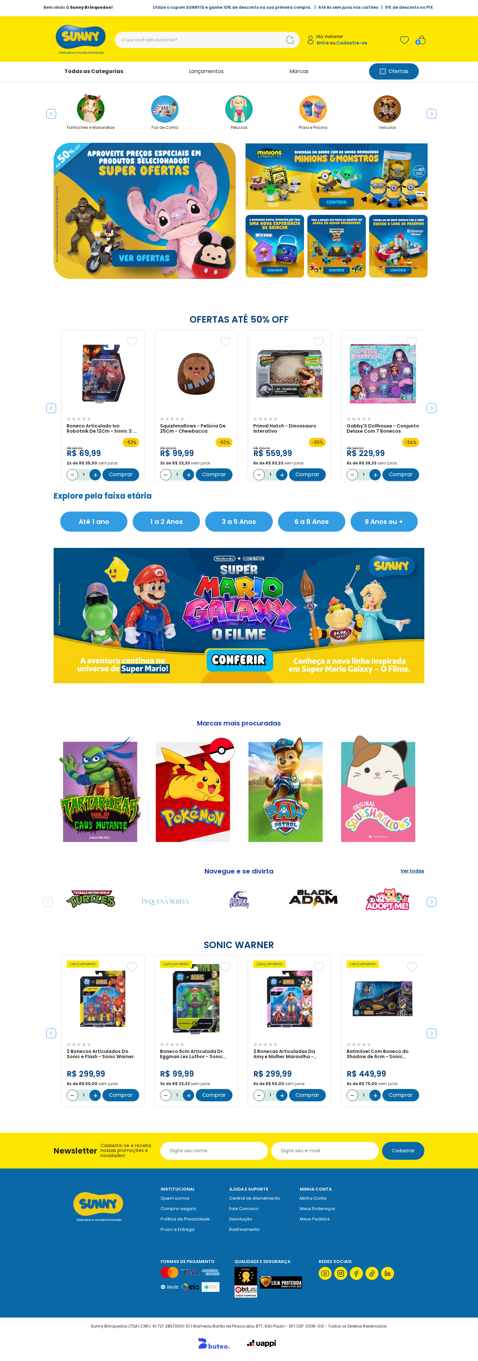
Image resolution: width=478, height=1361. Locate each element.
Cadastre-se (351, 43)
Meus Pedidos (315, 1219)
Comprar (121, 474)
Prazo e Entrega (177, 1229)
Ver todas (412, 871)
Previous (49, 111)
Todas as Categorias (93, 71)
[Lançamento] (103, 1036)
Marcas (299, 71)
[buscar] (290, 39)
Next (429, 111)
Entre (323, 43)
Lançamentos (206, 71)
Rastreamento (244, 1229)
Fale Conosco (244, 1209)
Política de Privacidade (185, 1219)
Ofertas (398, 71)
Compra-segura (178, 1209)
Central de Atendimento (254, 1198)
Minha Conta (313, 1198)
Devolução (240, 1219)
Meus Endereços (317, 1209)
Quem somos (175, 1198)
